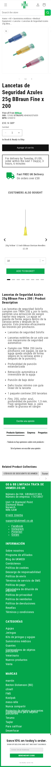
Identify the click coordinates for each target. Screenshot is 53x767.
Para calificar (14, 726)
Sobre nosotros (15, 550)
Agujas (10, 628)
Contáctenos (13, 563)
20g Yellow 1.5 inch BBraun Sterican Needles (25, 245)
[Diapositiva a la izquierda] (19, 79)
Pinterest (16, 532)
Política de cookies (17, 567)
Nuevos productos (16, 660)
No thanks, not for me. (26, 763)
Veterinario (12, 655)
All (10, 18)
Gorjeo (15, 534)
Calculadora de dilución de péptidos (22, 589)
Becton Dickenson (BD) (19, 685)
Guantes (11, 645)
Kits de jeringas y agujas (20, 637)
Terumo (10, 717)
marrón (10, 680)
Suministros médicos (22, 18)
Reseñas (11, 607)
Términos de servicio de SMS (23, 580)
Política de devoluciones (20, 603)
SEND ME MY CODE (26, 755)
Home (4, 18)
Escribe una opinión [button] (25, 421)
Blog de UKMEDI (15, 559)
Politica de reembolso (19, 599)
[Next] (46, 240)
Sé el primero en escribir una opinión (25, 448)
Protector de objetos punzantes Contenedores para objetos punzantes (24, 712)
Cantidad (5, 127)
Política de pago (15, 585)
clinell (9, 689)
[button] (6, 5)
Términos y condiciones (20, 612)
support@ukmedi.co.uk (19, 520)
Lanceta (16, 21)
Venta (9, 664)
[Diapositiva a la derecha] (32, 79)
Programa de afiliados (19, 555)
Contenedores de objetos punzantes (20, 650)
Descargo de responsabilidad (23, 572)
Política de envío (16, 576)
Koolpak (10, 697)
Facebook (17, 526)
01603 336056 (14, 515)
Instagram (17, 529)
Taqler (9, 722)
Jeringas (11, 632)
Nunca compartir (16, 706)
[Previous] (5, 240)
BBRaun (18, 113)
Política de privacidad (19, 595)
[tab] (15, 433)
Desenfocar (12, 730)
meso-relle (12, 702)
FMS (8, 693)
